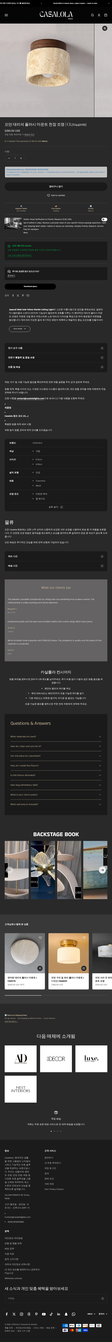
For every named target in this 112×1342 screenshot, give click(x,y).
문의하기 (11, 275)
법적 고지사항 (11, 1259)
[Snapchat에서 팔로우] (66, 1314)
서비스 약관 (39, 1328)
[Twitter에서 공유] (17, 295)
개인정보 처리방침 (14, 1238)
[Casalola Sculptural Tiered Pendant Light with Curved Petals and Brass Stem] (69, 870)
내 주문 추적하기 (52, 1163)
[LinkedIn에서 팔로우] (59, 1314)
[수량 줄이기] (9, 158)
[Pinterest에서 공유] (22, 295)
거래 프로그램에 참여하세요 (20, 255)
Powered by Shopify (29, 1324)
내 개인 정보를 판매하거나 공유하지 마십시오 (22, 1271)
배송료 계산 (29, 134)
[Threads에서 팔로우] (29, 1314)
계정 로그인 (50, 1168)
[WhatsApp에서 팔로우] (74, 1314)
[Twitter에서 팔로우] (14, 1314)
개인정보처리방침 (23, 1328)
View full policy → (11, 1021)
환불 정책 (9, 1328)
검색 (46, 1173)
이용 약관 (9, 1253)
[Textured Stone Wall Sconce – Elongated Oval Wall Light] (95, 870)
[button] (56, 195)
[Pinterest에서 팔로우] (36, 1314)
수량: (7, 151)
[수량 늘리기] (21, 158)
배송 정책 (9, 1248)
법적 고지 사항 (24, 1331)
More (25, 232)
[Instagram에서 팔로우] (21, 1314)
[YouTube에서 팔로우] (44, 1314)
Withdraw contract (13, 1278)
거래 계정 (49, 1184)
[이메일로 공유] (27, 295)
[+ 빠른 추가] (40, 968)
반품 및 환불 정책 (13, 1243)
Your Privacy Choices (54, 1189)
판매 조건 (49, 1178)
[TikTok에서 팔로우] (51, 1314)
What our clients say (56, 587)
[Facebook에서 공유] (12, 295)
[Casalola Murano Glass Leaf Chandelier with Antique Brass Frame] (43, 870)
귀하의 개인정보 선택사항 (17, 1264)
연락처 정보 (10, 1331)
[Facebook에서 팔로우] (7, 1314)
